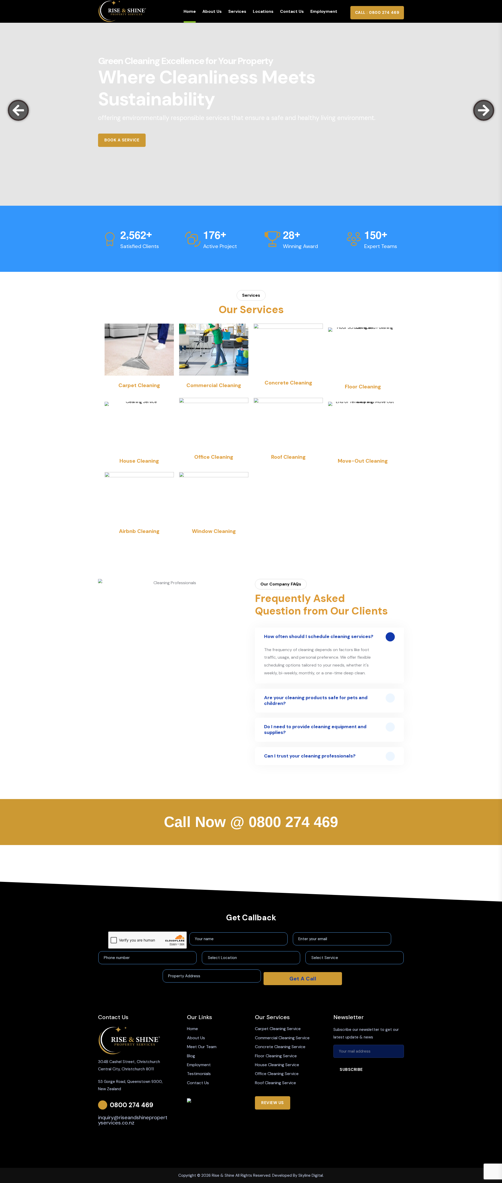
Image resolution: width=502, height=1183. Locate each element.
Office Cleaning (213, 456)
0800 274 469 (293, 822)
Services (237, 11)
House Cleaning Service (277, 1064)
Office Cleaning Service (277, 1073)
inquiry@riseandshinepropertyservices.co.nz (132, 1120)
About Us (212, 11)
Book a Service (121, 140)
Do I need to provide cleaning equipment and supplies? (315, 729)
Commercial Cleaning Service (282, 1038)
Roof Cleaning (288, 456)
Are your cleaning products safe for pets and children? (316, 700)
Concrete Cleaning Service (280, 1046)
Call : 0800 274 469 (377, 12)
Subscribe (351, 1069)
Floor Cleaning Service (276, 1056)
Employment (323, 11)
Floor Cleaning (363, 386)
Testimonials (199, 1073)
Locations (263, 11)
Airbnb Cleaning (139, 531)
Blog (191, 1056)
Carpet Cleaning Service (278, 1028)
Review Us (272, 1102)
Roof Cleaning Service (275, 1083)
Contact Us (292, 11)
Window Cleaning (214, 531)
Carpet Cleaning (139, 385)
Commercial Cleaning (213, 385)
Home (190, 11)
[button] (18, 110)
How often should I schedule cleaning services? (318, 636)
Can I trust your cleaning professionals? (310, 756)
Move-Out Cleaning (363, 460)
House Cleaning (139, 460)
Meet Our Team (201, 1046)
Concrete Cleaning (288, 382)
